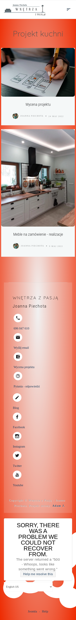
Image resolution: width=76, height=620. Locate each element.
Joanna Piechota (31, 116)
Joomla (32, 611)
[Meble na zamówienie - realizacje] (38, 178)
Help (45, 611)
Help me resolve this (38, 574)
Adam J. (58, 505)
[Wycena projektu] (38, 72)
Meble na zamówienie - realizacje (38, 234)
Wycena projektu (38, 104)
